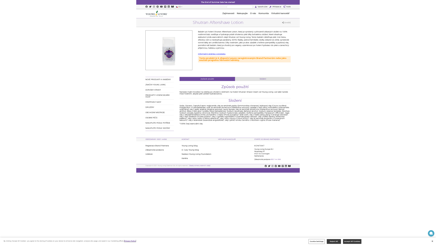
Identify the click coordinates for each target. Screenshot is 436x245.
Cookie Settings (316, 241)
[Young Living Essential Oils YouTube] (161, 7)
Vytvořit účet (262, 7)
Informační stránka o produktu (211, 54)
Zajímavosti (228, 13)
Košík (288, 6)
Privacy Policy (130, 241)
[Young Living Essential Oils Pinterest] (157, 7)
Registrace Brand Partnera (157, 146)
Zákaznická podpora (154, 150)
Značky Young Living (155, 85)
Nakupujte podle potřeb (157, 123)
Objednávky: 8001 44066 (156, 139)
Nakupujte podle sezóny (157, 128)
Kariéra (185, 158)
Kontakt (185, 139)
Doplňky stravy (153, 90)
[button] (431, 233)
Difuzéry (149, 107)
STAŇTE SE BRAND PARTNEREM (267, 139)
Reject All (334, 241)
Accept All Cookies (352, 241)
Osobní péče (151, 118)
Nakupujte (242, 13)
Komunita (264, 13)
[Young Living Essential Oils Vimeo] (165, 7)
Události (149, 154)
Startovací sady (153, 102)
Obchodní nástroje (155, 112)
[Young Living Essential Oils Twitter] (150, 7)
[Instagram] (154, 7)
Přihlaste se (277, 7)
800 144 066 (276, 159)
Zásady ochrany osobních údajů (199, 165)
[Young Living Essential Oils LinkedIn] (169, 7)
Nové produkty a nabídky (158, 79)
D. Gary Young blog (190, 150)
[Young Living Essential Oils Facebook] (146, 7)
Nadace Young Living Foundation (196, 154)
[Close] (432, 241)
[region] (218, 241)
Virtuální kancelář (280, 13)
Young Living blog (190, 146)
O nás (253, 13)
